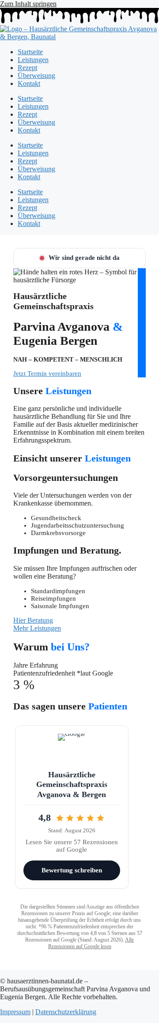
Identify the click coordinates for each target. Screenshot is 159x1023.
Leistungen (33, 59)
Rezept (27, 67)
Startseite (30, 51)
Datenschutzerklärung (65, 1012)
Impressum (15, 1012)
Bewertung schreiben (72, 870)
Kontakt (29, 83)
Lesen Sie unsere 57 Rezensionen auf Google (72, 845)
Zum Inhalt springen (28, 3)
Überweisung (36, 75)
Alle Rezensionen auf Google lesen (91, 943)
